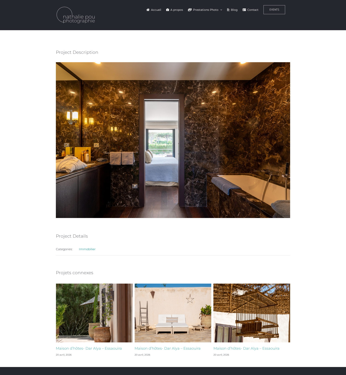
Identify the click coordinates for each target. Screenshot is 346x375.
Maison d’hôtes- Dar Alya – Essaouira (89, 348)
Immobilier (87, 249)
